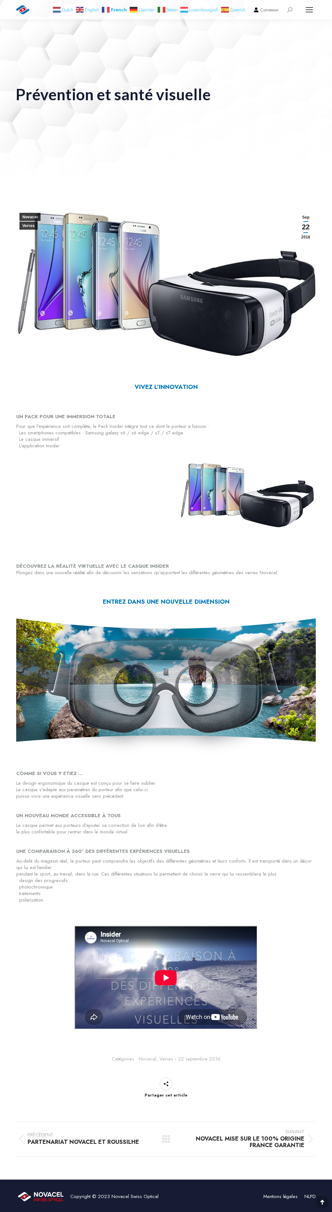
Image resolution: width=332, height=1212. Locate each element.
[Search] (289, 9)
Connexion (269, 10)
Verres (28, 226)
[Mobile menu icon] (309, 9)
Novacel (30, 217)
